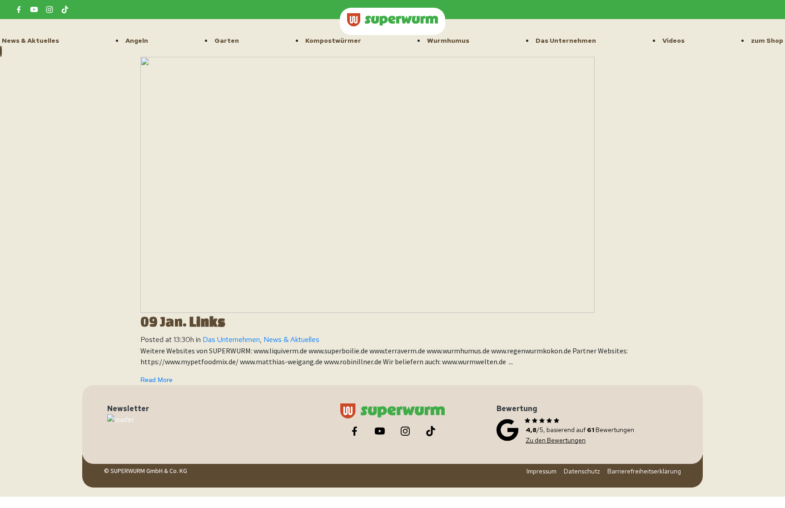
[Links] (367, 184)
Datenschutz (582, 471)
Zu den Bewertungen (556, 440)
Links (207, 321)
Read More (156, 379)
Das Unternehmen (231, 339)
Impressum (541, 471)
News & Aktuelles (291, 339)
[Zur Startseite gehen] (392, 19)
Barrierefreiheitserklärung (644, 471)
